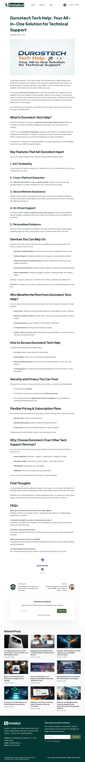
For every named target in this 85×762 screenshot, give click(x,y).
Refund (73, 757)
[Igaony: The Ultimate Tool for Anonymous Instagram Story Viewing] (16, 667)
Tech (23, 35)
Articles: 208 (42, 573)
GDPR (64, 757)
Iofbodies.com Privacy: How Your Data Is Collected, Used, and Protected (42, 704)
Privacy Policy (46, 615)
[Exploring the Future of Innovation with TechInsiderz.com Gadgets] (69, 667)
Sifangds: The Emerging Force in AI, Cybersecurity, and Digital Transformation (69, 653)
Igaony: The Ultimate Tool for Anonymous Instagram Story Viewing (14, 678)
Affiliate (69, 757)
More (51, 5)
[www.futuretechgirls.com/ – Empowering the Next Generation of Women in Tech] (42, 667)
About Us (42, 5)
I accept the (43, 615)
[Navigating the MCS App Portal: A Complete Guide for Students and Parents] (42, 641)
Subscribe (62, 611)
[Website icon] (42, 569)
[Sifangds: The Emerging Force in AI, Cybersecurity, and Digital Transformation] (69, 641)
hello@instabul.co (15, 743)
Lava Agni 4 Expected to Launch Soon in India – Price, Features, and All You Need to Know (16, 653)
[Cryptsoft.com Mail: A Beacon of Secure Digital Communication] (16, 693)
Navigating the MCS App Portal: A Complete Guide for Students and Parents (42, 653)
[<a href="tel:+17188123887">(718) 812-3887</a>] (65, 5)
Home (33, 5)
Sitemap (78, 757)
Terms (54, 757)
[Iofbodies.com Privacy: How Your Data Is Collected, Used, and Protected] (42, 693)
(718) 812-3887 (74, 5)
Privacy (49, 757)
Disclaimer (59, 757)
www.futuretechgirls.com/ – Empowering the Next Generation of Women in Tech (42, 678)
